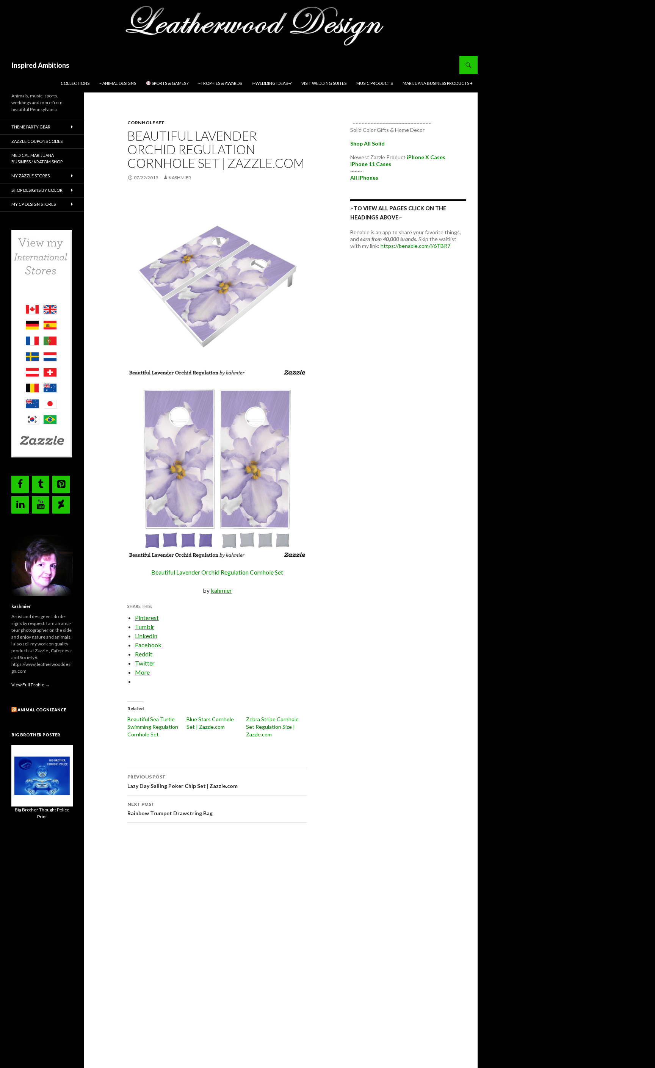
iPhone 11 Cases (370, 164)
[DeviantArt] (61, 505)
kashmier (180, 177)
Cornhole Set (146, 122)
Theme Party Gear (30, 126)
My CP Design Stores (33, 204)
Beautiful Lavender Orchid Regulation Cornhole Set (217, 572)
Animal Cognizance (41, 709)
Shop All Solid (367, 143)
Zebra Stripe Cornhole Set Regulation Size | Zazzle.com (272, 727)
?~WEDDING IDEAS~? (271, 83)
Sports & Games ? (169, 83)
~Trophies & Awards (220, 83)
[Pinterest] (61, 484)
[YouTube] (40, 505)
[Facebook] (20, 484)
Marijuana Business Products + (438, 83)
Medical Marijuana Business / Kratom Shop (37, 158)
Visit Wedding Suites (323, 83)
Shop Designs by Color (37, 190)
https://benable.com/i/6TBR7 (415, 246)
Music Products (374, 83)
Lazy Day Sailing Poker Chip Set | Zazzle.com (182, 781)
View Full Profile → (30, 684)
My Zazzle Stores (30, 175)
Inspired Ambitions (40, 65)
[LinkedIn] (20, 505)
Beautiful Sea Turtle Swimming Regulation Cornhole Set (152, 727)
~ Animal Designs (117, 83)
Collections (75, 83)
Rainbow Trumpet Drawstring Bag (170, 808)
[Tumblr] (40, 484)
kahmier (221, 590)
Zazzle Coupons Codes (37, 141)
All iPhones (364, 177)
